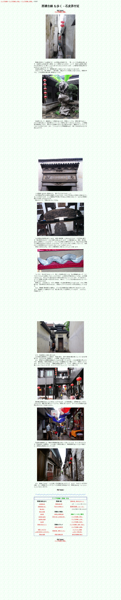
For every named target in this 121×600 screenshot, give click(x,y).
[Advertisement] (60, 142)
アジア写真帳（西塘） (27, 1)
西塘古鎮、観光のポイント (77, 501)
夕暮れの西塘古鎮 (58, 514)
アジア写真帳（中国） (14, 1)
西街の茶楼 (42, 511)
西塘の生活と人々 (42, 524)
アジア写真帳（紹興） (77, 527)
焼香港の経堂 (42, 517)
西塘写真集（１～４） (77, 506)
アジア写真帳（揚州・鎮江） (77, 524)
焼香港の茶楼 (42, 519)
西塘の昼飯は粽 (59, 534)
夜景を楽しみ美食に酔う (58, 516)
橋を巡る (42, 509)
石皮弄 (42, 522)
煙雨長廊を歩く (42, 506)
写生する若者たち (58, 506)
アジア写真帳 (4, 1)
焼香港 (42, 514)
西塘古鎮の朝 (58, 504)
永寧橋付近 (42, 504)
